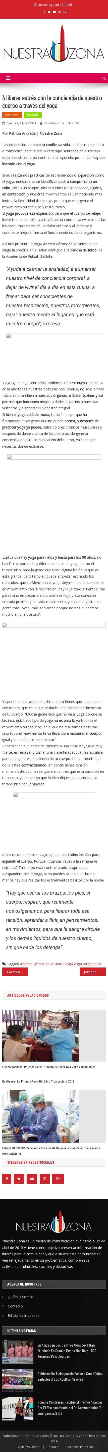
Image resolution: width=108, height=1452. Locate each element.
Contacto (15, 1306)
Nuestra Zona (54, 123)
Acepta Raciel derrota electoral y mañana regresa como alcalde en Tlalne (18, 972)
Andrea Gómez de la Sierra (42, 963)
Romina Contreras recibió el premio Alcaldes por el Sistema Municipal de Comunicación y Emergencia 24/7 (70, 1407)
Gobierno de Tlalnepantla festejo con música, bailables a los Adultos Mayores (70, 1376)
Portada (33, 115)
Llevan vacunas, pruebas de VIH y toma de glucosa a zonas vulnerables (48, 1067)
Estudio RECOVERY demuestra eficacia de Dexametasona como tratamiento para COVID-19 (51, 1151)
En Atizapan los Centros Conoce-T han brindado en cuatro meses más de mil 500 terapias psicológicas (66, 1350)
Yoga (69, 963)
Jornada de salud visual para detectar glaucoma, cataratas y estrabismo (95, 972)
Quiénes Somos (21, 1296)
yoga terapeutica (87, 963)
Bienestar (12, 115)
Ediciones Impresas (23, 1315)
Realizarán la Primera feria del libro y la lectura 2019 (38, 1081)
